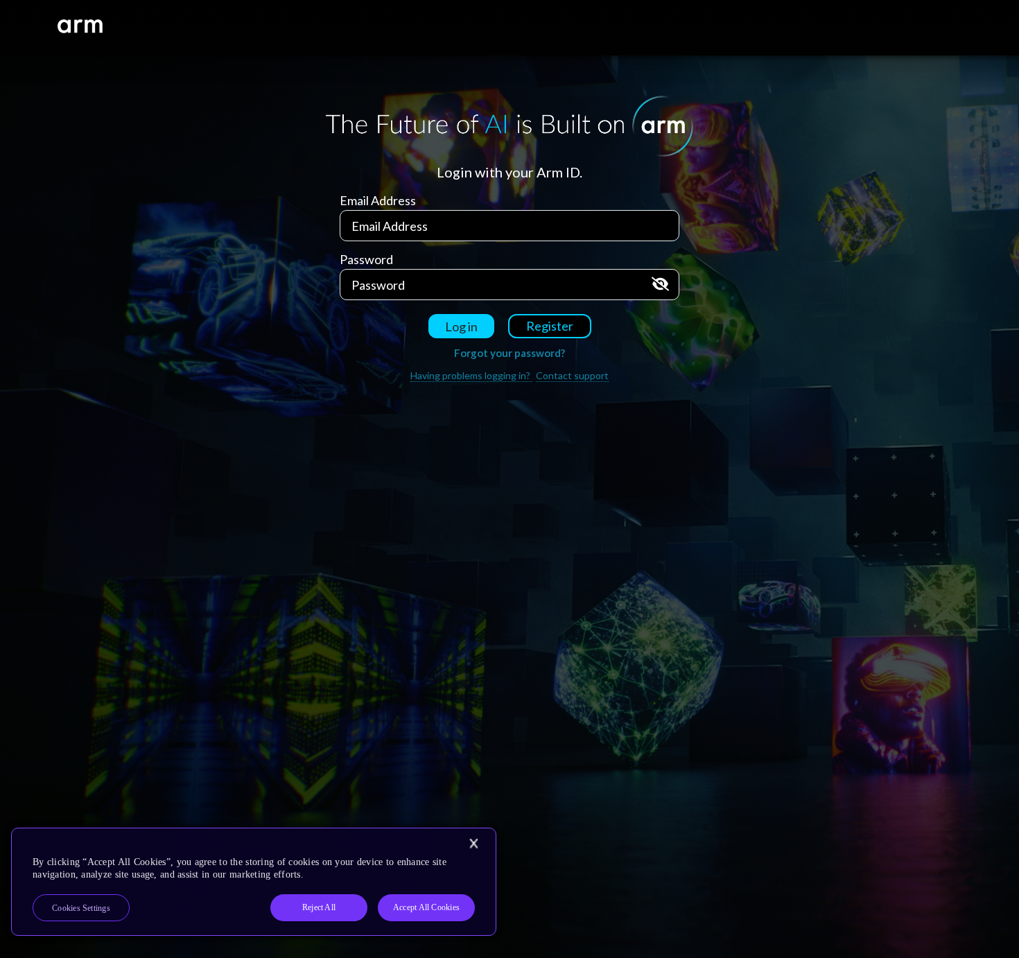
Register (549, 325)
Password (366, 259)
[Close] (473, 843)
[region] (253, 882)
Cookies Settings (81, 908)
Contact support (572, 375)
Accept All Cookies (426, 907)
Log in (461, 326)
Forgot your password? (509, 353)
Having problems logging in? (471, 375)
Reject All (319, 907)
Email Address (378, 200)
